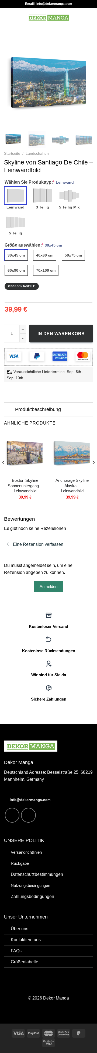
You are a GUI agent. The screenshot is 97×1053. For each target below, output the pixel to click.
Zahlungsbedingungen (32, 896)
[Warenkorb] (90, 17)
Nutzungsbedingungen (30, 885)
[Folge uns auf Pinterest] (28, 815)
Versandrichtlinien (26, 852)
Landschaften (37, 154)
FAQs (16, 950)
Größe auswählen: (33, 245)
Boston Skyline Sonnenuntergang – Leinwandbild (25, 485)
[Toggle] (9, 410)
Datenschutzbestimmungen (37, 874)
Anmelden (48, 586)
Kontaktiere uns (26, 939)
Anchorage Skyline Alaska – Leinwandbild (72, 485)
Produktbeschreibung (38, 409)
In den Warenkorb (61, 333)
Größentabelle (24, 961)
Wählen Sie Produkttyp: (39, 182)
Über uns (19, 928)
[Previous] (13, 82)
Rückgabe (20, 863)
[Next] (84, 82)
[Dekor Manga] (48, 17)
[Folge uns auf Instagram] (12, 815)
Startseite (12, 154)
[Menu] (7, 17)
